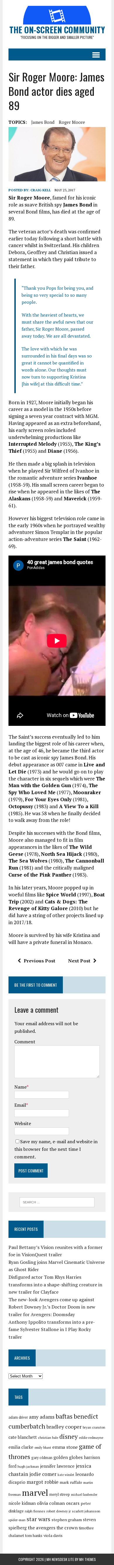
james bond (42, 122)
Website (22, 1123)
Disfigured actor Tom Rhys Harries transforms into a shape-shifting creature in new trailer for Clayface (55, 1284)
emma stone (65, 1447)
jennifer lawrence (57, 1466)
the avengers (41, 1527)
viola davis (53, 1535)
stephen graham (66, 1519)
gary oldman (41, 1457)
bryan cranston (94, 1427)
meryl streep (59, 1494)
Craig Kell (40, 190)
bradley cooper (64, 1426)
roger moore (72, 122)
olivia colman (51, 1503)
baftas (64, 1416)
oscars (73, 1503)
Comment (24, 1041)
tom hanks (33, 1535)
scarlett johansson (86, 1511)
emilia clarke (20, 1447)
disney (68, 1436)
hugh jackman (28, 1466)
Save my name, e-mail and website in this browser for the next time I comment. (56, 1149)
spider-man (16, 1520)
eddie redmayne (91, 1437)
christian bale (48, 1437)
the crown (67, 1527)
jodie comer (42, 1474)
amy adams (41, 1416)
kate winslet (66, 1475)
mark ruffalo (71, 1482)
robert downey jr (58, 1511)
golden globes (68, 1457)
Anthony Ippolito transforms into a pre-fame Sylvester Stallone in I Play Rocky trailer (51, 1329)
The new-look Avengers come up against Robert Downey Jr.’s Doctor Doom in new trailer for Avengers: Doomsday (51, 1307)
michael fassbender (84, 1495)
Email (20, 1105)
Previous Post (39, 960)
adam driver (18, 1417)
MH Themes (87, 1559)
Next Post (79, 960)
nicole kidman (22, 1503)
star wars (38, 1519)
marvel (35, 1492)
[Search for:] (57, 1201)
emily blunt (42, 1447)
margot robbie (42, 1482)
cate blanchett (22, 1437)
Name (20, 1087)
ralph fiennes (35, 1511)
